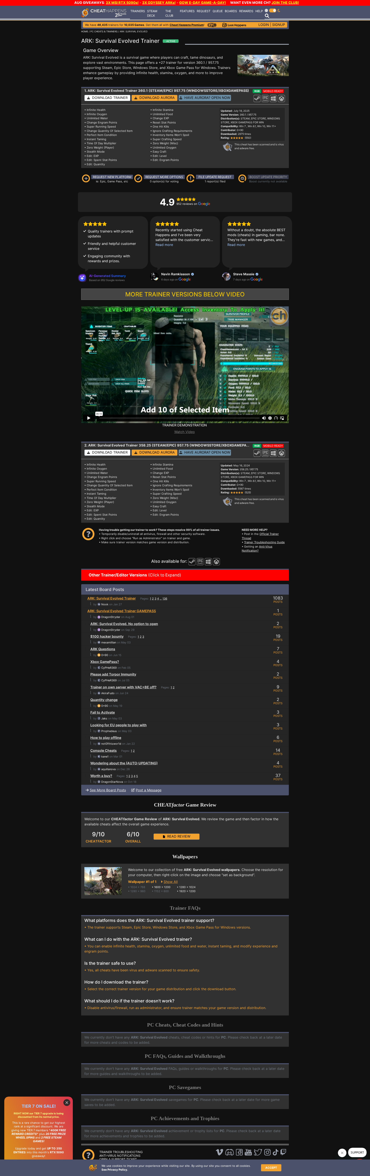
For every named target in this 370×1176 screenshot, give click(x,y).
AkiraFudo (108, 693)
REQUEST (203, 11)
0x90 (104, 655)
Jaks (104, 718)
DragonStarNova (112, 781)
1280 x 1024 (187, 887)
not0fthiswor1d (111, 743)
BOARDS (231, 11)
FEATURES (187, 11)
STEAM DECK (152, 13)
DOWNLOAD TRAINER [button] (109, 97)
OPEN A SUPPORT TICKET (118, 1159)
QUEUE (218, 11)
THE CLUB (169, 13)
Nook (104, 604)
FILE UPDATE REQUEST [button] (214, 177)
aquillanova (108, 769)
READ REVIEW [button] (177, 836)
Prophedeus (109, 731)
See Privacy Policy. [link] (114, 1169)
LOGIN (263, 24)
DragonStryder (110, 617)
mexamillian (108, 642)
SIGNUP (278, 24)
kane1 (105, 756)
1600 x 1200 (162, 887)
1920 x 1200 (187, 891)
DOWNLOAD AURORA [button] (156, 97)
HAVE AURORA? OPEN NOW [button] (206, 97)
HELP (259, 11)
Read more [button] (164, 245)
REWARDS (246, 11)
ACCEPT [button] (271, 1167)
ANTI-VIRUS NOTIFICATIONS (119, 1155)
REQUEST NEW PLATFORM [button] (112, 177)
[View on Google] (154, 276)
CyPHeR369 (109, 667)
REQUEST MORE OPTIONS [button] (164, 177)
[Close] (66, 1102)
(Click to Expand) (134, 575)
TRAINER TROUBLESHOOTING (121, 1152)
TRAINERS (137, 11)
